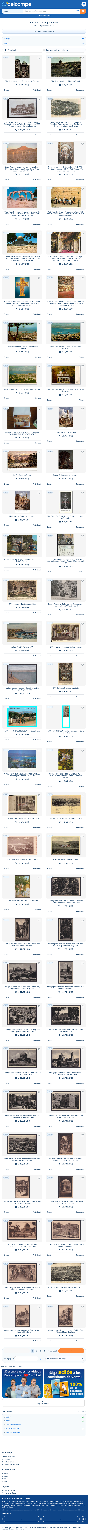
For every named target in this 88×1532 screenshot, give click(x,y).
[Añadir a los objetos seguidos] (39, 58)
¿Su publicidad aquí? (43, 1404)
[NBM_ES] (64, 1383)
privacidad (67, 1527)
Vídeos (5, 1481)
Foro (4, 1479)
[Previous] (17, 1350)
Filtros (6, 44)
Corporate (6, 1459)
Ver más (5, 1513)
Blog (4, 1473)
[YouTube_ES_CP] (22, 1383)
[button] (77, 11)
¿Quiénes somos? (9, 1456)
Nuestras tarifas (8, 1462)
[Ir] (41, 1359)
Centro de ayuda (8, 1490)
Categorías (8, 38)
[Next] (71, 1350)
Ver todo (81, 1411)
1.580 (55, 1351)
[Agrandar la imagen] (22, 67)
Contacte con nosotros (10, 1465)
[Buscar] (83, 11)
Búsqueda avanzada (44, 15)
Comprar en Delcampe (10, 1493)
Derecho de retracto (16, 1529)
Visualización (12, 50)
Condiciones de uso (54, 1527)
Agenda (5, 1476)
